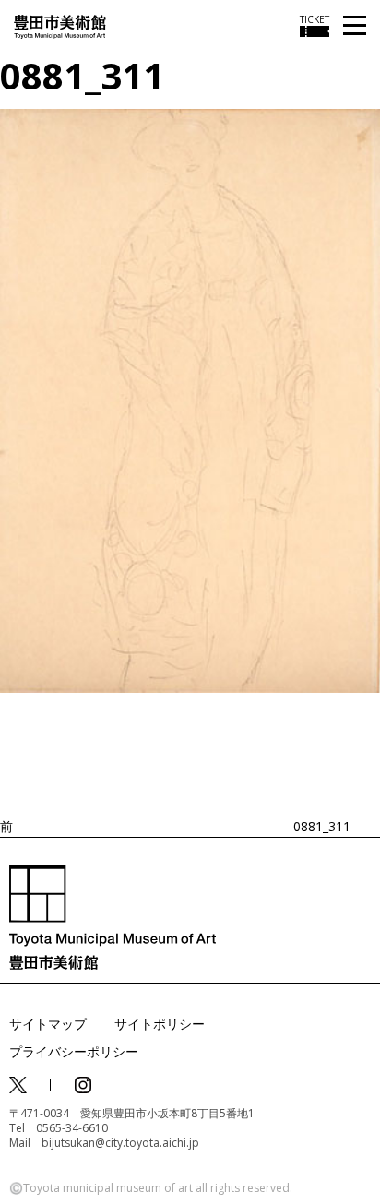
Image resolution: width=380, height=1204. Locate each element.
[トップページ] (60, 25)
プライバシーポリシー (73, 1051)
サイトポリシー (159, 1023)
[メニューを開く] (354, 26)
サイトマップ (48, 1023)
